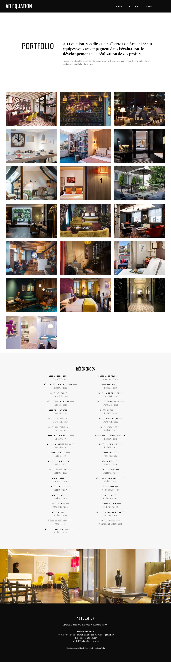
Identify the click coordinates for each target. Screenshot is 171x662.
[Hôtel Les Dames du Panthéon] (85, 295)
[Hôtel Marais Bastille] (85, 183)
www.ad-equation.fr (104, 634)
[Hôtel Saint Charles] (139, 183)
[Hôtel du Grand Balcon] (139, 295)
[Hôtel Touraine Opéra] (31, 183)
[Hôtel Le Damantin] (139, 146)
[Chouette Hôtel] (31, 146)
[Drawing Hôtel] (139, 109)
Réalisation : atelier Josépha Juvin (92, 648)
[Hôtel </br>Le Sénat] (139, 258)
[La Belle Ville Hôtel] (85, 109)
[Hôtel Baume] (85, 258)
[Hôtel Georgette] (31, 332)
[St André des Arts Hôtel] (31, 109)
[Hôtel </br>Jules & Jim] (31, 258)
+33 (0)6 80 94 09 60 (66, 634)
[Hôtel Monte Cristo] (85, 220)
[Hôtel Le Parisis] (31, 220)
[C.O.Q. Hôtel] (31, 295)
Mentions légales (72, 648)
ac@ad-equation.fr (85, 634)
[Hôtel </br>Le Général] (139, 220)
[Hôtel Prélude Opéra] (85, 146)
